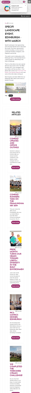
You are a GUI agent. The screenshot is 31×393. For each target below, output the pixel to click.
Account (6, 2)
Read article (15, 167)
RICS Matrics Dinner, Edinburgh (15, 316)
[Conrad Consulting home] (12, 9)
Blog (6, 23)
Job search (26, 16)
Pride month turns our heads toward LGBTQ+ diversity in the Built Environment (17, 260)
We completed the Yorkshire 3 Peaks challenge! (16, 370)
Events (10, 95)
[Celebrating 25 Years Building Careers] (24, 9)
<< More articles (15, 99)
